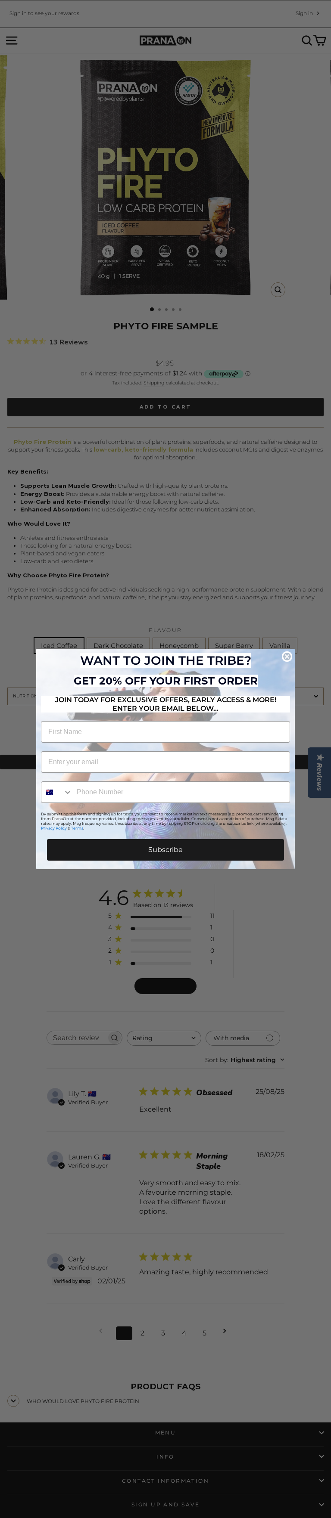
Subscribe (165, 850)
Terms (77, 828)
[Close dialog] (287, 656)
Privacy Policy (54, 828)
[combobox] (56, 792)
